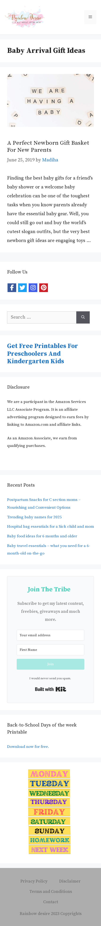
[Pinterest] (43, 287)
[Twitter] (22, 287)
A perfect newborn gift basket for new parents (48, 146)
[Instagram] (33, 287)
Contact (50, 902)
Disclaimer (70, 881)
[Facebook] (12, 287)
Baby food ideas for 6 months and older (42, 536)
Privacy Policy (33, 881)
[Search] (83, 317)
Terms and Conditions (50, 891)
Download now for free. (28, 746)
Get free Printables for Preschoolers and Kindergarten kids (42, 353)
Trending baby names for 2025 (34, 517)
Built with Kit (50, 689)
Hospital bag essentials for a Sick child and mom (50, 526)
